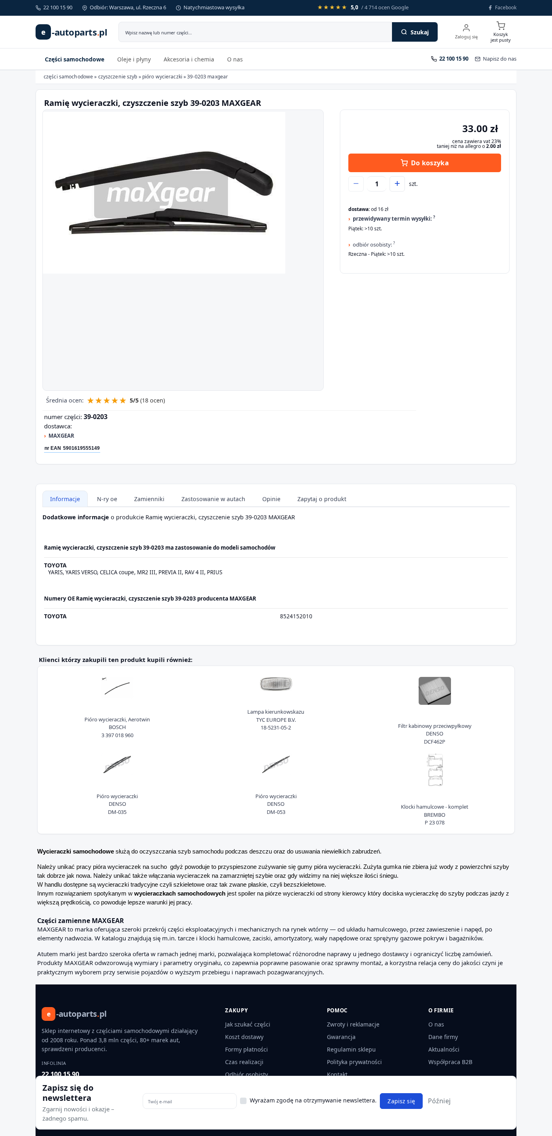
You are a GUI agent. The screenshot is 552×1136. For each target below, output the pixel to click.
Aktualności (443, 1049)
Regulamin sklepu (351, 1049)
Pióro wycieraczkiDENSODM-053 (276, 804)
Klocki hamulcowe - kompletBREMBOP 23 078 (434, 814)
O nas (235, 59)
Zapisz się (401, 1101)
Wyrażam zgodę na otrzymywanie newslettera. (313, 1100)
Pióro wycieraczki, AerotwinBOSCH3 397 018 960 (117, 727)
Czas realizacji (244, 1062)
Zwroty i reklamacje (353, 1024)
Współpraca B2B (450, 1062)
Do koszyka (430, 162)
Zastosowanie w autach (213, 499)
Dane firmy (443, 1037)
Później (439, 1100)
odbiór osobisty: (374, 244)
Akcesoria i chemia (189, 59)
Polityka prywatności (354, 1062)
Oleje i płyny (134, 59)
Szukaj (420, 32)
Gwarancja (341, 1037)
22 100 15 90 (60, 1074)
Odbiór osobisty (246, 1074)
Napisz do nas (499, 58)
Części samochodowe (74, 59)
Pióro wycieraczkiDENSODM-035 (117, 804)
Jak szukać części (247, 1024)
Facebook (505, 7)
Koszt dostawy (244, 1037)
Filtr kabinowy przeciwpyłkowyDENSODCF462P (435, 733)
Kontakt (337, 1074)
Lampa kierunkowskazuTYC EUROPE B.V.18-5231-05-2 (275, 719)
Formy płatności (246, 1049)
